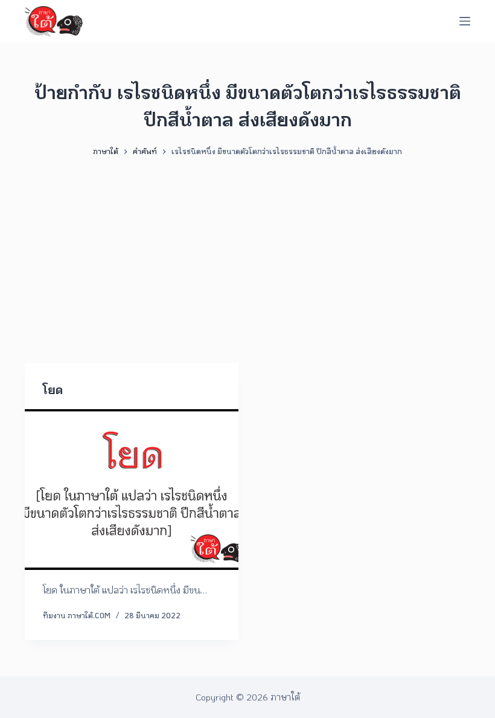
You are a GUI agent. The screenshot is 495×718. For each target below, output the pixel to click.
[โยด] (131, 489)
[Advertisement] (247, 254)
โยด (53, 389)
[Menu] (464, 21)
